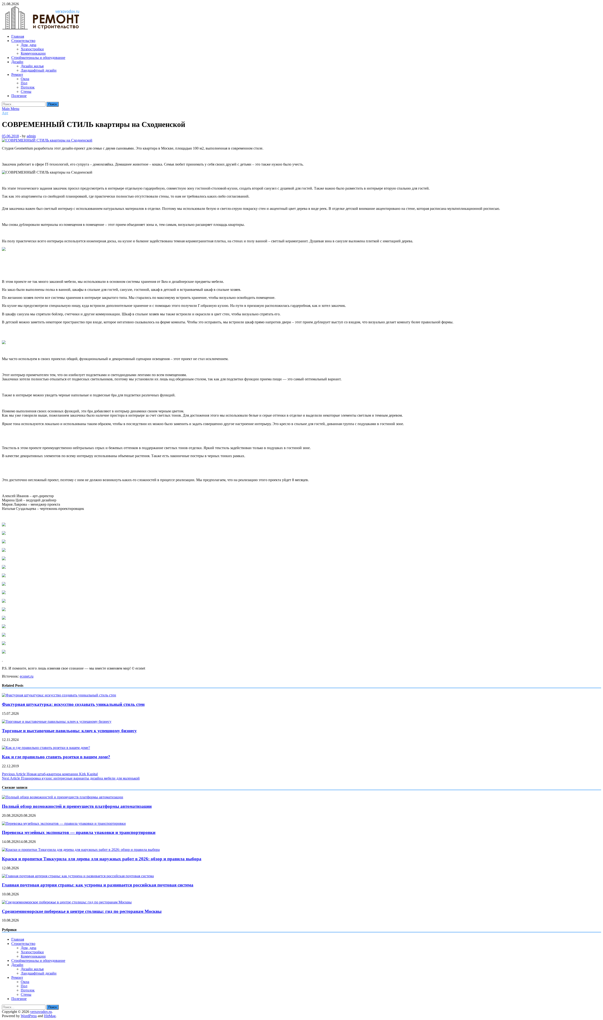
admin (31, 136)
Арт (5, 113)
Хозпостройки (32, 49)
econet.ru (26, 676)
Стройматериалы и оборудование (38, 58)
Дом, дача (28, 45)
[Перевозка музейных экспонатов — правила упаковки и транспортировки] (64, 823)
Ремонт (17, 75)
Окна (25, 79)
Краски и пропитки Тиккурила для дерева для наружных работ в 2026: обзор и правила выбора (101, 858)
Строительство (23, 41)
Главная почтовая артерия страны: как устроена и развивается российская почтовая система (97, 884)
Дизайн (17, 62)
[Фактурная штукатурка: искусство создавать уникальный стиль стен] (59, 695)
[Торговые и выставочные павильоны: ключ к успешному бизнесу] (56, 721)
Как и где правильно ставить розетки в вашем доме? (56, 756)
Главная (17, 36)
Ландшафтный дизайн (39, 70)
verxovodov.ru (41, 1012)
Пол (24, 83)
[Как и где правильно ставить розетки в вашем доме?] (46, 748)
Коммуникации (33, 53)
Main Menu (10, 109)
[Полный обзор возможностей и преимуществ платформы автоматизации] (62, 797)
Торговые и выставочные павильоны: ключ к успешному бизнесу (69, 730)
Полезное (19, 96)
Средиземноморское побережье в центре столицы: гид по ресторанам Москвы (82, 911)
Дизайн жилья (32, 66)
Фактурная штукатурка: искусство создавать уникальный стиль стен (73, 704)
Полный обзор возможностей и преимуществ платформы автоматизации (77, 806)
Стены (26, 91)
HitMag (50, 1016)
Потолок (28, 87)
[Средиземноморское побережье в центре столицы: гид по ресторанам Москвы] (67, 902)
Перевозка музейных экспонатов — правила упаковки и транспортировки (78, 832)
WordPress (29, 1016)
